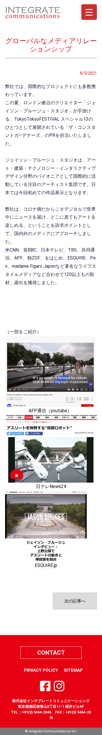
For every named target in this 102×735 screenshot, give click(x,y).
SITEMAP (73, 670)
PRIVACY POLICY (41, 670)
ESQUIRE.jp (46, 565)
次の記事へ (75, 601)
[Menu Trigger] (89, 12)
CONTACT (51, 652)
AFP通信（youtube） (50, 410)
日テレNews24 (51, 486)
